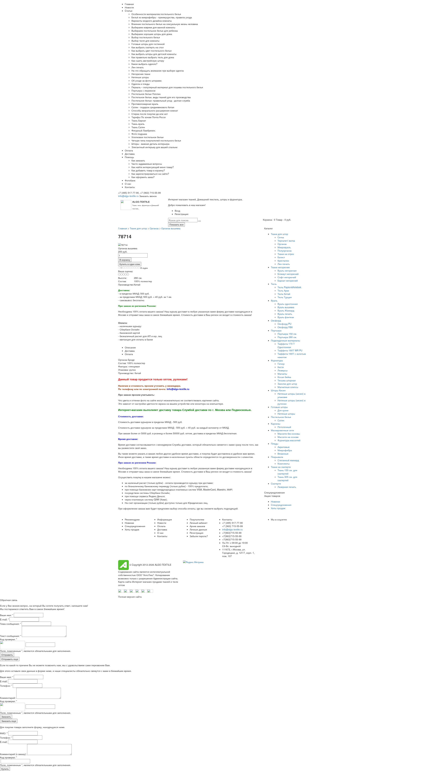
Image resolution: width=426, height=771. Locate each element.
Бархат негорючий (288, 280)
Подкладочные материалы (285, 340)
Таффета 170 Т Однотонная (286, 345)
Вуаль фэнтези (286, 317)
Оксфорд (276, 320)
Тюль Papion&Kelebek (289, 287)
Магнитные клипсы (288, 387)
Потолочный (284, 427)
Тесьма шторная (287, 380)
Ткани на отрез (286, 254)
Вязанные (283, 453)
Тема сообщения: (10, 623)
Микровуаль (284, 247)
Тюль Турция (285, 297)
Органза (154, 228)
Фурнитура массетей (289, 440)
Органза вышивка (170, 228)
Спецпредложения (281, 504)
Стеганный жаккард (288, 460)
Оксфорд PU (284, 323)
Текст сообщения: (10, 636)
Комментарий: (8, 697)
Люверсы (283, 370)
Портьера (276, 330)
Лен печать (284, 264)
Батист (281, 257)
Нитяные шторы (286, 413)
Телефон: (6, 685)
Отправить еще (9, 659)
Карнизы (275, 423)
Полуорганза (285, 250)
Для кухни (283, 410)
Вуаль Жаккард (286, 310)
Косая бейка (284, 377)
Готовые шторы (279, 407)
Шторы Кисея (278, 390)
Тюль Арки (283, 290)
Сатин (281, 420)
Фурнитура (277, 360)
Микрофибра (285, 450)
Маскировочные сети (282, 430)
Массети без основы (289, 433)
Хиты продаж (278, 508)
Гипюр (281, 363)
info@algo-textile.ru (128, 196)
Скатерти (276, 483)
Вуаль (274, 300)
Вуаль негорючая (287, 270)
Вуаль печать (285, 313)
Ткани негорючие (280, 267)
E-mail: (4, 619)
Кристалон (283, 260)
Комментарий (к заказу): (13, 754)
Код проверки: (8, 639)
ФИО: (3, 733)
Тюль (274, 284)
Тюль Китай (284, 293)
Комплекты (284, 463)
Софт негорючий (287, 277)
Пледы (274, 443)
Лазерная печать (287, 486)
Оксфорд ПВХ (285, 327)
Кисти (281, 367)
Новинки (275, 501)
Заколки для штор (287, 383)
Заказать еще (8, 721)
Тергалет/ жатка (286, 240)
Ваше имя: (6, 615)
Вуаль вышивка (286, 307)
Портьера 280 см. (287, 337)
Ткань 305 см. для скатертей (287, 478)
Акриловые (284, 447)
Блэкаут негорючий (288, 274)
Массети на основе (288, 437)
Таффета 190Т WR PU (290, 350)
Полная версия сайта (130, 596)
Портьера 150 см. (287, 333)
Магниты (282, 373)
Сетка (281, 237)
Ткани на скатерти (281, 467)
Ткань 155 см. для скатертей (287, 472)
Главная (122, 228)
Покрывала (277, 457)
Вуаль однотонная (288, 303)
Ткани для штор (138, 228)
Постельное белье (281, 417)
